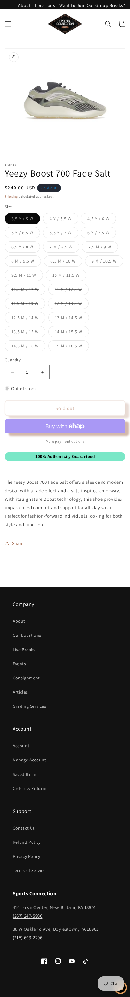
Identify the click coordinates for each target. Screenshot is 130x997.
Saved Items (25, 774)
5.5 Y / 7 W (64, 234)
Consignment (26, 678)
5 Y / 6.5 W (25, 234)
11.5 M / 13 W (28, 304)
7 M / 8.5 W (64, 248)
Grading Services (29, 706)
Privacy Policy (26, 856)
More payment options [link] (65, 441)
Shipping (11, 196)
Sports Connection (53, 991)
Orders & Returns (30, 788)
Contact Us (24, 828)
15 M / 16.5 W (72, 347)
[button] (8, 24)
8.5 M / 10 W (66, 262)
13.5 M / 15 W (28, 333)
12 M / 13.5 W (72, 304)
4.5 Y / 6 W (101, 219)
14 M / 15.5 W (72, 333)
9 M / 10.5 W (107, 262)
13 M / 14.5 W (72, 318)
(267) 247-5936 (27, 916)
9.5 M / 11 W (27, 276)
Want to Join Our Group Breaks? (92, 5)
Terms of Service (29, 870)
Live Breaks (24, 649)
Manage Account (29, 760)
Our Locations (27, 635)
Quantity (13, 359)
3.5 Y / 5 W (25, 219)
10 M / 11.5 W (69, 276)
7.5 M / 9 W (103, 248)
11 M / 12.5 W (72, 290)
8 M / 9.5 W (26, 262)
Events (19, 664)
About (24, 5)
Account (21, 746)
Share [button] (18, 543)
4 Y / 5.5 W (64, 219)
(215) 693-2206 (27, 937)
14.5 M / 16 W (28, 347)
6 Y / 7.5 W (101, 234)
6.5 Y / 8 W (25, 248)
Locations (45, 5)
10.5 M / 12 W (28, 290)
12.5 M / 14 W (28, 318)
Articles (20, 692)
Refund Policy (27, 842)
